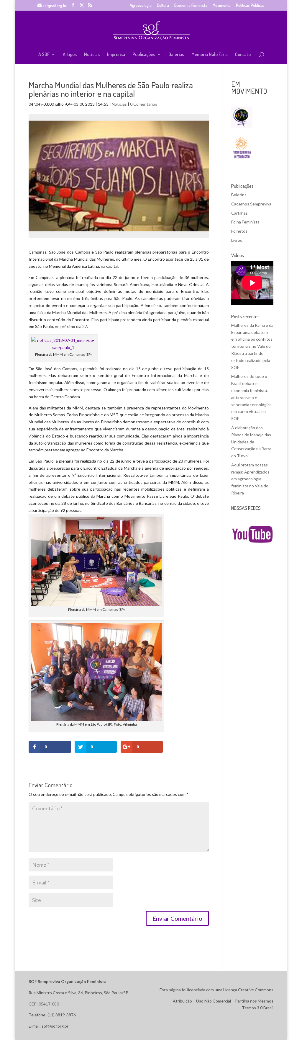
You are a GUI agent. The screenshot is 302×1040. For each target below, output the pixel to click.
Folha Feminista (245, 221)
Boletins (239, 194)
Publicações (143, 54)
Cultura (163, 5)
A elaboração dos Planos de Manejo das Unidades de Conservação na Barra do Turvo (251, 441)
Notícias (92, 54)
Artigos (70, 54)
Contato (243, 54)
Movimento (222, 5)
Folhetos (239, 231)
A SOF (44, 54)
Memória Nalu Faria (209, 54)
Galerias (176, 54)
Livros (236, 240)
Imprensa (116, 54)
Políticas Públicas (250, 5)
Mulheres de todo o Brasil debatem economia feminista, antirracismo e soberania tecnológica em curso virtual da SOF (251, 397)
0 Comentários (143, 104)
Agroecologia (141, 5)
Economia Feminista (190, 5)
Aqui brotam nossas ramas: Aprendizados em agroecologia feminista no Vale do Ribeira (250, 478)
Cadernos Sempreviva (251, 203)
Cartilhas (239, 212)
